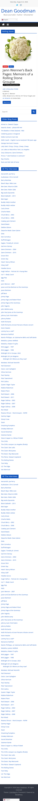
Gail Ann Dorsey (6, 246)
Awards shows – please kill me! (11, 127)
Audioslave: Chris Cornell (9, 177)
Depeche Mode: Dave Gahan (10, 230)
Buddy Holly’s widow (8, 205)
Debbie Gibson (6, 227)
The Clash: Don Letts (8, 447)
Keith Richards (6, 322)
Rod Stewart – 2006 (7, 394)
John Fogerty (5, 306)
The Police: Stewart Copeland (11, 457)
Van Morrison (5, 470)
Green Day (4, 259)
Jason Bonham (6, 290)
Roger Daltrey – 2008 (8, 407)
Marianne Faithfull (7, 334)
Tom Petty (4, 463)
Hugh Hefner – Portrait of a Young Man (14, 271)
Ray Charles (5, 159)
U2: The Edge (5, 466)
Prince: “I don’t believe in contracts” (13, 156)
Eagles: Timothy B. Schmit (10, 243)
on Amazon (6, 98)
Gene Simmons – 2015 (8, 252)
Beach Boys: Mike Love (8, 183)
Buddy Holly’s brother (8, 202)
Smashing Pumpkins (8, 425)
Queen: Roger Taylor (8, 385)
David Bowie (5, 224)
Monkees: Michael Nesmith (10, 363)
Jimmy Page (5, 297)
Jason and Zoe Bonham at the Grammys (14, 287)
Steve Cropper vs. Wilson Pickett (12, 438)
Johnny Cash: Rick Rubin (9, 315)
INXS (2, 281)
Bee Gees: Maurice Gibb (9, 186)
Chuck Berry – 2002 (7, 215)
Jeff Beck (4, 293)
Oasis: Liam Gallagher (8, 369)
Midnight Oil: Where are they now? (15, 359)
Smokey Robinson (7, 429)
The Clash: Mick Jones (8, 451)
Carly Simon (5, 208)
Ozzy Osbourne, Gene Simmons (12, 153)
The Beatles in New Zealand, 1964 (12, 131)
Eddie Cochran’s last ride (9, 137)
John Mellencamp (7, 309)
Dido (2, 234)
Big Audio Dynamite (7, 193)
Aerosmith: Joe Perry (8, 174)
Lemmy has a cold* (7, 331)
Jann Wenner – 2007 (8, 284)
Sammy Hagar (6, 416)
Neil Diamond (5, 366)
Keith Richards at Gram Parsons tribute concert (17, 325)
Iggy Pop (4, 278)
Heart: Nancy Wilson (8, 262)
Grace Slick (5, 256)
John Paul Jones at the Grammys (12, 312)
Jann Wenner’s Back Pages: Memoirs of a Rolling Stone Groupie (18, 76)
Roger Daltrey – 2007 (8, 403)
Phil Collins (5, 381)
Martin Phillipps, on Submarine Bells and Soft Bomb (18, 337)
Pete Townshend (6, 378)
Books (5, 66)
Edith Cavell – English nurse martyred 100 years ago (18, 140)
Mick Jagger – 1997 (7, 347)
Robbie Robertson (7, 388)
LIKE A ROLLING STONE (10, 89)
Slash (3, 422)
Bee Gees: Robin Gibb (8, 190)
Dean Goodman (18, 11)
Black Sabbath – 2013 (8, 196)
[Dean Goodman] (3, 24)
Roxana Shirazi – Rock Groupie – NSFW (14, 413)
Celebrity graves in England (10, 134)
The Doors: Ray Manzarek (9, 454)
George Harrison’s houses (9, 143)
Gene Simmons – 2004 (8, 249)
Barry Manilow (6, 180)
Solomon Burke (6, 435)
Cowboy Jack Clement (8, 221)
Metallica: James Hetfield (9, 341)
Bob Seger (4, 199)
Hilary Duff (4, 265)
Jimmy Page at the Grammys (10, 303)
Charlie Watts (5, 212)
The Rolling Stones (7, 460)
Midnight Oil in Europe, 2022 (11, 353)
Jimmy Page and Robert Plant (11, 300)
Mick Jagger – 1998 (7, 350)
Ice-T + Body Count (7, 274)
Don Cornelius (6, 237)
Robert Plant (5, 391)
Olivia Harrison (6, 372)
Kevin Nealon (5, 328)
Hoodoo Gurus (6, 268)
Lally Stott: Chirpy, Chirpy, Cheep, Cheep (15, 146)
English (5, 19)
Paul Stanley (5, 375)
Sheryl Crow (5, 419)
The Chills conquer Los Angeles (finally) (14, 444)
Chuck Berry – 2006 (7, 218)
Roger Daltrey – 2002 (8, 400)
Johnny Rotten (6, 319)
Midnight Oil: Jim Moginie (9, 356)
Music (11, 66)
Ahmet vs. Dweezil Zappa (9, 124)
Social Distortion (6, 432)
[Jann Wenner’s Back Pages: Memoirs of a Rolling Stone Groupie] (19, 36)
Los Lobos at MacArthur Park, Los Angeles (15, 149)
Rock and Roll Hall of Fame (10, 162)
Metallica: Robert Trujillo (9, 344)
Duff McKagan (6, 240)
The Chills (4, 441)
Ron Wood (4, 410)
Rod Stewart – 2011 (7, 397)
